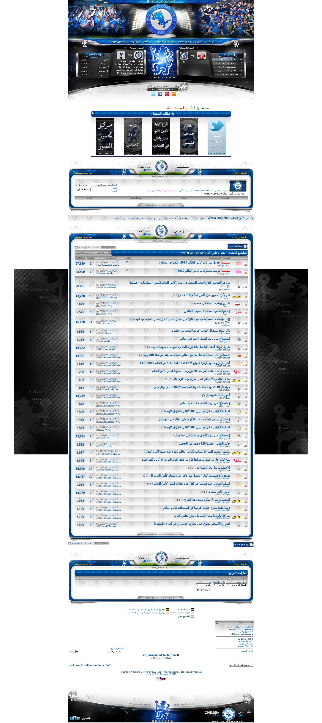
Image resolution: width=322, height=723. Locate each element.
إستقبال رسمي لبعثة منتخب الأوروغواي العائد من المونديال (194, 419)
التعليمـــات (224, 198)
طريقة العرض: (219, 582)
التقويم (184, 198)
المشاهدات (80, 257)
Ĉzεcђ (102, 323)
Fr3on (102, 333)
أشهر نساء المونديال (218, 395)
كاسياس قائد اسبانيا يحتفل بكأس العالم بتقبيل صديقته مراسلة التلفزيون (186, 354)
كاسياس (102, 305)
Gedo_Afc (103, 349)
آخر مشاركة (111, 257)
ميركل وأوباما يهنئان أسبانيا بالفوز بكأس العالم (201, 515)
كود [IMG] (248, 644)
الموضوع (226, 257)
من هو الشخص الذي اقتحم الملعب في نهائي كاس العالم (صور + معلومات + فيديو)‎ (180, 282)
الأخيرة (82, 248)
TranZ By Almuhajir (193, 672)
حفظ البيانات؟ (81, 185)
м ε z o (227, 298)
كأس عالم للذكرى (219, 491)
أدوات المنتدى (104, 253)
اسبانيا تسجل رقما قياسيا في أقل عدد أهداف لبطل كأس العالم (192, 483)
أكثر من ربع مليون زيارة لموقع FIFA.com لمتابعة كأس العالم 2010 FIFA (185, 362)
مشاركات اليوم (136, 198)
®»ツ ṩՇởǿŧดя (223, 289)
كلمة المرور (114, 189)
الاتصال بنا (107, 665)
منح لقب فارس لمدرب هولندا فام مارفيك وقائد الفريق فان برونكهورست (185, 459)
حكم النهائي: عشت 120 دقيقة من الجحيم (204, 443)
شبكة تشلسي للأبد (93, 665)
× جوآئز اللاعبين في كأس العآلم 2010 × (205, 295)
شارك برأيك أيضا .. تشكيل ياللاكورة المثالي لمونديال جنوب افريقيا (190, 346)
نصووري (102, 273)
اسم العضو (112, 185)
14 (90, 322)
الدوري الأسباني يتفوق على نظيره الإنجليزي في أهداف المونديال (191, 523)
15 (90, 286)
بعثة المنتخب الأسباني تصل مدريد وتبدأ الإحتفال (201, 379)
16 (90, 296)
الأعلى (71, 665)
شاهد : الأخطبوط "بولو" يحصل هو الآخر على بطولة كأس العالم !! (190, 475)
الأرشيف (79, 665)
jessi (101, 341)
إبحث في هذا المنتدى (84, 253)
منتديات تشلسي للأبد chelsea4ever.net (211, 190)
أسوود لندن (104, 287)
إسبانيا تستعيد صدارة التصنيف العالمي (207, 311)
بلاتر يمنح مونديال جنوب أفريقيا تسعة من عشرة (201, 330)
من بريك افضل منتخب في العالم (198, 435)
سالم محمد (225, 527)
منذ (210, 582)
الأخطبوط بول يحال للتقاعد (213, 467)
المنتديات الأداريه (185, 190)
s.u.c (227, 414)
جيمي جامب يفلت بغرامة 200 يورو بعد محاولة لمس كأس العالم (191, 371)
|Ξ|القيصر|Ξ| (104, 526)
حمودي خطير (224, 341)
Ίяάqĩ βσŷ (225, 325)
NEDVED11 (104, 297)
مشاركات (90, 257)
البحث (89, 198)
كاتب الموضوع (215, 257)
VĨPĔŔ (102, 446)
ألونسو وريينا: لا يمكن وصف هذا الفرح (207, 499)
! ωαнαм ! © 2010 (168, 674)
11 (91, 248)
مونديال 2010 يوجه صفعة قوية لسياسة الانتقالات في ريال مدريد (191, 387)
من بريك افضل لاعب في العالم (199, 338)
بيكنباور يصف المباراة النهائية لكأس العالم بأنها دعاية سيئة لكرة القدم (188, 451)
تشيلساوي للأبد (223, 265)
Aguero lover (224, 470)
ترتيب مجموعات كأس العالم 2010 (199, 270)
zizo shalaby (224, 333)
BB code (247, 639)
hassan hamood (222, 350)
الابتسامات (248, 641)
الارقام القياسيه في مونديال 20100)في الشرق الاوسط (196, 411)
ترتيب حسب (241, 582)
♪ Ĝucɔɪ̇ (226, 306)
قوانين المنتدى (247, 651)
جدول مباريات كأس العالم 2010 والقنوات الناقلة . (189, 262)
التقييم (128, 257)
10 (90, 476)
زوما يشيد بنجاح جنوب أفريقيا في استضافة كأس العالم (196, 507)
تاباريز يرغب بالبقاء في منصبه (212, 303)
